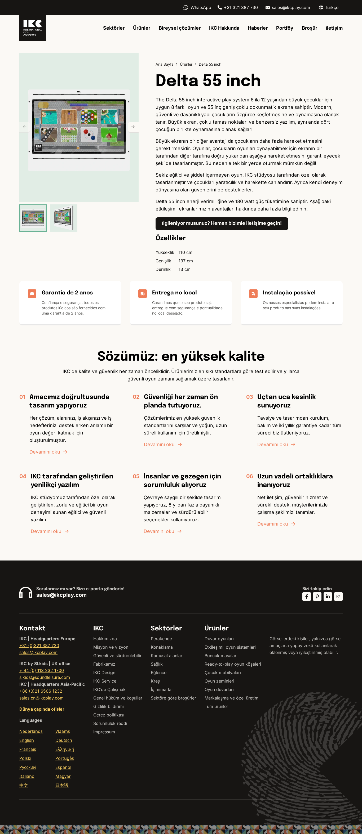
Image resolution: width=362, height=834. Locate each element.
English (26, 740)
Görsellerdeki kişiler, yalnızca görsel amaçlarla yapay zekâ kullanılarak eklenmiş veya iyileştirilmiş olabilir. (306, 645)
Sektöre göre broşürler (173, 698)
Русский (27, 767)
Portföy (284, 28)
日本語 (62, 785)
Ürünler (141, 28)
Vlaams (62, 731)
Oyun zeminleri (219, 681)
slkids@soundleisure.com (44, 677)
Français (27, 749)
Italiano (26, 776)
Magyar (63, 776)
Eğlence (158, 672)
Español (63, 767)
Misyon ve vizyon (110, 647)
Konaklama (162, 647)
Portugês (64, 758)
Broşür (309, 28)
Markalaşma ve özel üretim (231, 698)
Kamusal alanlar (166, 655)
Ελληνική (64, 749)
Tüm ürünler (216, 706)
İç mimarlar (162, 689)
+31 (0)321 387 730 (39, 645)
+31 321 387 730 (241, 7)
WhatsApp (201, 7)
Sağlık (157, 664)
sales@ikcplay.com (291, 7)
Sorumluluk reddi (110, 723)
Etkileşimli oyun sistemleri (230, 647)
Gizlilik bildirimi (108, 706)
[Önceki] (24, 127)
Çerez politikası (108, 715)
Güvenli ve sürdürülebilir (117, 655)
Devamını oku (44, 452)
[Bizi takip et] (306, 596)
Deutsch (63, 740)
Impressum (104, 731)
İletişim (334, 28)
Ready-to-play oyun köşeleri (233, 664)
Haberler (258, 28)
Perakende (161, 638)
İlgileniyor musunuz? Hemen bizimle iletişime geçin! (222, 223)
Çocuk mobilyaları (223, 672)
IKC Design (104, 672)
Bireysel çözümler (180, 28)
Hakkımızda (105, 638)
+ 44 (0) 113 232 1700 (41, 670)
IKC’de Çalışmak (109, 689)
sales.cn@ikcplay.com (41, 698)
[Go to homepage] (32, 28)
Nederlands (31, 731)
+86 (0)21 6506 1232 (40, 691)
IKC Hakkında (224, 28)
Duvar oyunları (219, 638)
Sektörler (114, 28)
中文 (23, 785)
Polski (25, 758)
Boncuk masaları (221, 655)
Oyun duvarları (219, 689)
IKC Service (104, 681)
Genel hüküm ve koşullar (117, 698)
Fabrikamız (104, 664)
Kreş (155, 681)
